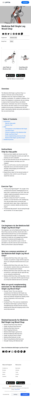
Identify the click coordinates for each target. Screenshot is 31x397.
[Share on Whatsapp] (11, 34)
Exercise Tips (8, 125)
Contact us (5, 368)
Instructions (7, 121)
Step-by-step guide (10, 123)
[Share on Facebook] (6, 34)
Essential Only (6, 394)
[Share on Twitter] (8, 34)
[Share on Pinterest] (14, 34)
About (3, 374)
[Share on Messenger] (19, 34)
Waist (11, 41)
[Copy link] (22, 33)
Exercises (17, 368)
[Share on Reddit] (16, 34)
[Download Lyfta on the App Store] (10, 382)
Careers (4, 376)
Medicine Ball (13, 37)
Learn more (17, 389)
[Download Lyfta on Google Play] (20, 75)
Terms (3, 372)
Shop (16, 376)
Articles (17, 370)
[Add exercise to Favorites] (14, 51)
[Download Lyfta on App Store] (10, 75)
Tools (16, 372)
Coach (17, 374)
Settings (15, 394)
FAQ (5, 127)
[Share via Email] (3, 34)
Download (25, 2)
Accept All (25, 394)
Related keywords (8, 139)
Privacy (4, 370)
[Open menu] (3, 2)
